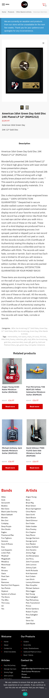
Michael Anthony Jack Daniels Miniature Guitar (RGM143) (12, 450)
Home (4, 12)
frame (12, 339)
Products (11, 12)
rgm (17, 345)
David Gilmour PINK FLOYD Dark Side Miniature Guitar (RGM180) (35, 452)
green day (23, 345)
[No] (45, 688)
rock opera (22, 337)
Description (24, 143)
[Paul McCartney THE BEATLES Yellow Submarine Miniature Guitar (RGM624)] (36, 371)
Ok (25, 694)
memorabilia (12, 337)
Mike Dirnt (5, 339)
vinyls (29, 337)
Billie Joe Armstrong (21, 331)
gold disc (7, 342)
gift (25, 339)
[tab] (24, 143)
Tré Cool (43, 337)
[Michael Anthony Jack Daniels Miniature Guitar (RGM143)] (12, 432)
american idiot (17, 342)
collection (19, 339)
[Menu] (3, 5)
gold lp (34, 342)
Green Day (34, 331)
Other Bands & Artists (23, 12)
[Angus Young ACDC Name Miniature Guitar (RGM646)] (12, 371)
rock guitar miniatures (36, 345)
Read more (10, 406)
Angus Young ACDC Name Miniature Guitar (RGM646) (10, 389)
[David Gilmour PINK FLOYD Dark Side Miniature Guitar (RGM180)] (36, 432)
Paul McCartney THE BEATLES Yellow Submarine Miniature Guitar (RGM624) (35, 391)
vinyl (29, 339)
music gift (27, 342)
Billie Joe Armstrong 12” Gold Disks (25, 328)
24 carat (35, 337)
